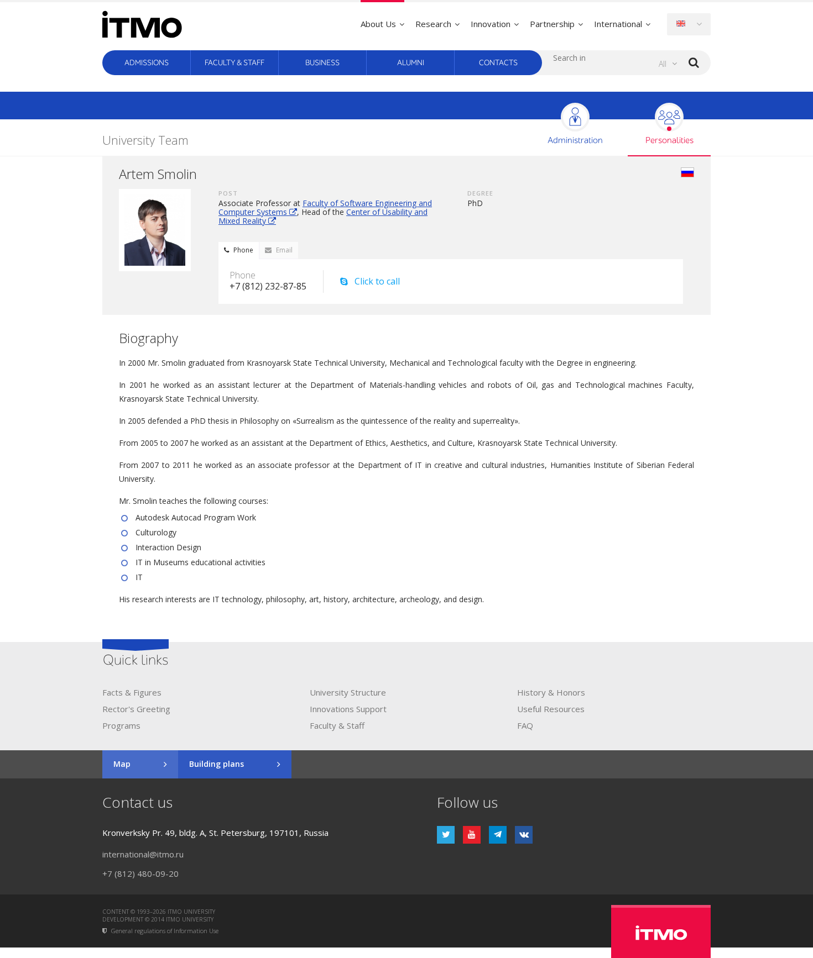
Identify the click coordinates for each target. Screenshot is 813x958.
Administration (575, 140)
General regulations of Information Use (164, 931)
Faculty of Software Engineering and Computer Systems (325, 207)
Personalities (669, 140)
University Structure (348, 692)
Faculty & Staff (234, 62)
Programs (121, 725)
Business (322, 62)
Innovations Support (348, 708)
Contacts (498, 62)
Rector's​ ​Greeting (136, 708)
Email (284, 250)
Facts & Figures (131, 692)
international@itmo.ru (143, 854)
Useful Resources (551, 708)
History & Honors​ (551, 692)
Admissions (146, 62)
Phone (243, 250)
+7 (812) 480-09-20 (140, 873)
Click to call (377, 281)
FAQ (525, 725)
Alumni (410, 62)
